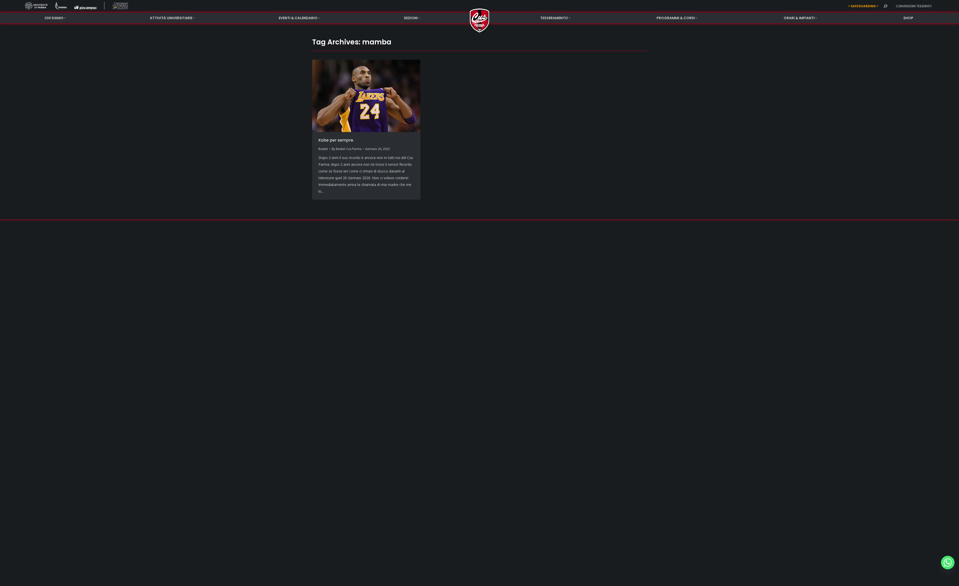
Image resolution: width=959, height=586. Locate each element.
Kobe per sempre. (336, 140)
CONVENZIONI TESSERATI (914, 6)
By (346, 149)
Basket (323, 149)
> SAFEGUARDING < (863, 6)
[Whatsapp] (948, 562)
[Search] (885, 6)
